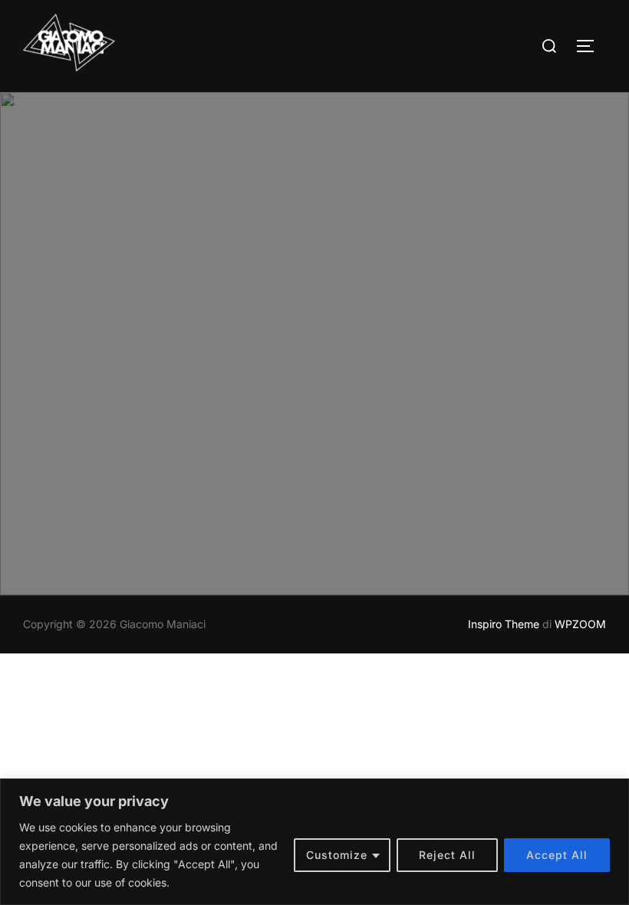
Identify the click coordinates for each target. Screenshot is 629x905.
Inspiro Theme (503, 623)
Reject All (447, 854)
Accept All (557, 854)
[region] (314, 841)
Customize (336, 854)
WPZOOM (580, 623)
